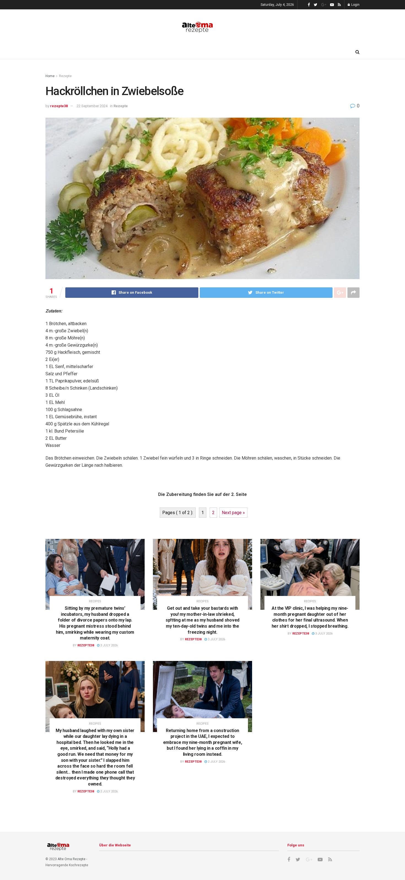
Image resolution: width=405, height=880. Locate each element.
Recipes (95, 601)
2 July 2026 (108, 791)
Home (50, 76)
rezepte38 (59, 106)
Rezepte (65, 76)
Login (355, 5)
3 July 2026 (108, 645)
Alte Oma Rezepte (71, 859)
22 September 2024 (92, 106)
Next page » (233, 512)
